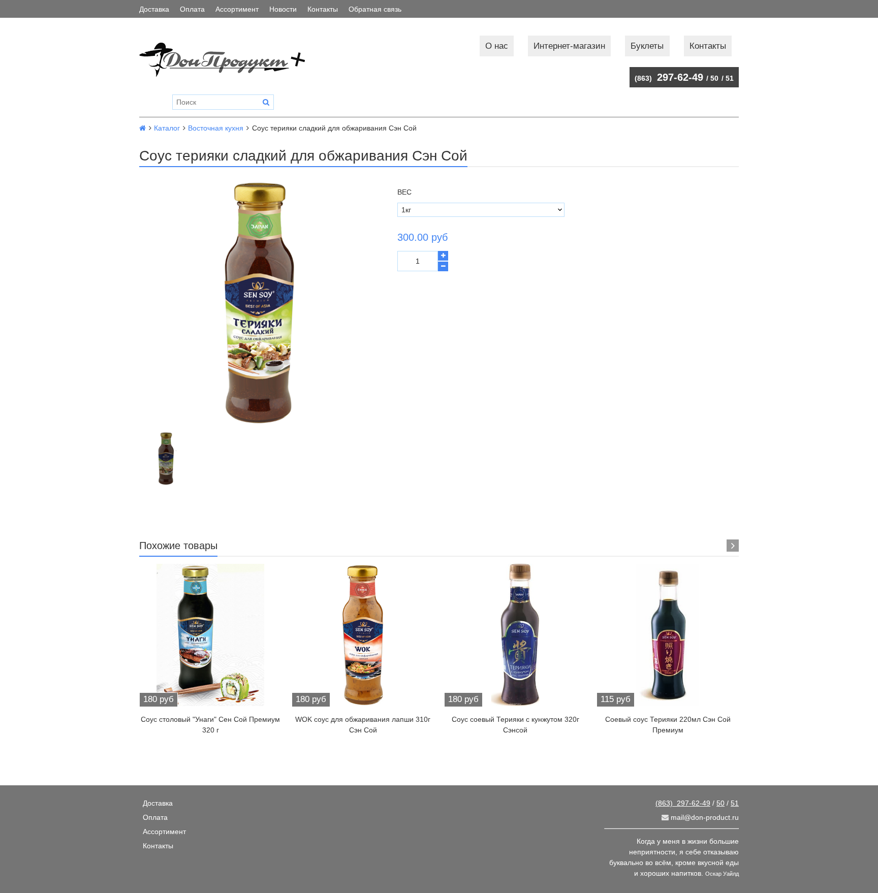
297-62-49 (669, 77)
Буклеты (647, 46)
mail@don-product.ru (704, 817)
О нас (496, 46)
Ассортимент (237, 9)
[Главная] (142, 128)
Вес (404, 192)
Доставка (154, 9)
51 (730, 78)
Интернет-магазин (569, 46)
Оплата (192, 9)
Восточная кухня (215, 128)
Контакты (322, 9)
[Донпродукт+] (232, 59)
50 (714, 78)
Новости (283, 9)
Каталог (167, 128)
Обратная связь (375, 9)
